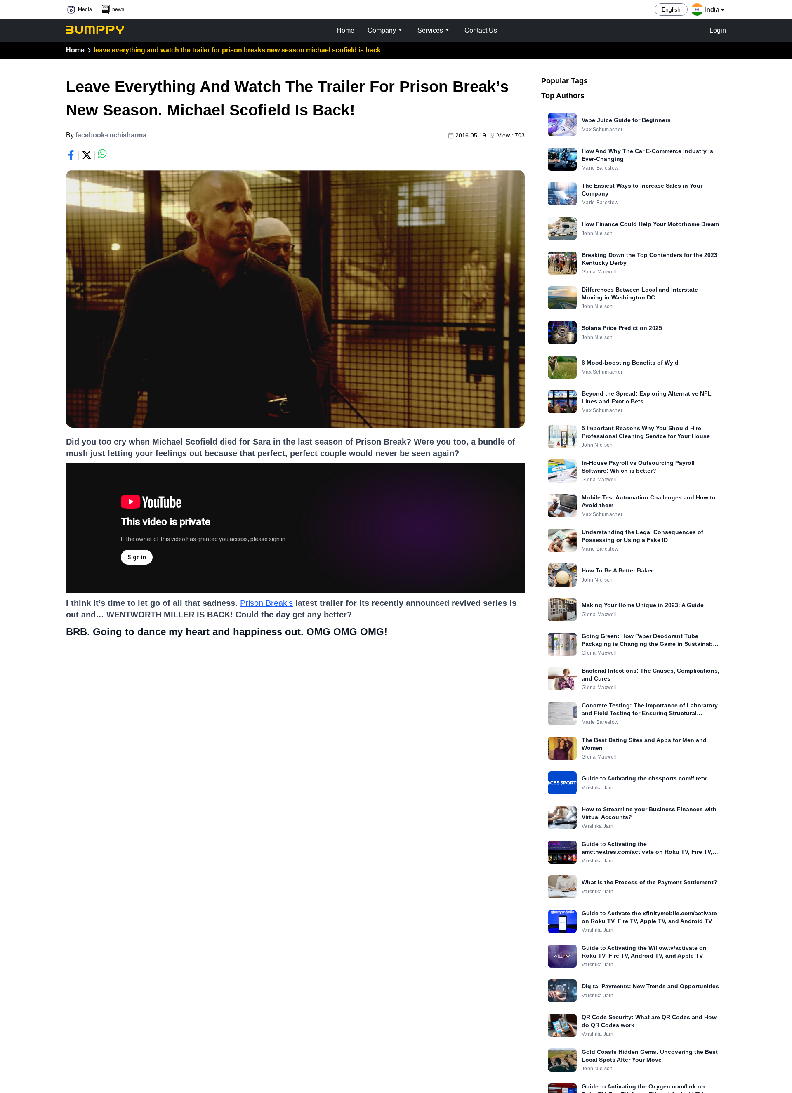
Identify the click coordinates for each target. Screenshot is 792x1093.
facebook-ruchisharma (110, 135)
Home (75, 50)
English (671, 9)
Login (718, 30)
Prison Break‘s (266, 603)
